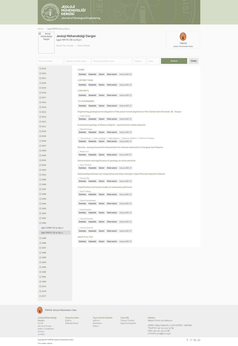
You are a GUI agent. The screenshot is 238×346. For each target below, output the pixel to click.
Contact (41, 334)
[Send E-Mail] (199, 340)
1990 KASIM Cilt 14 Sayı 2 (52, 228)
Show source (112, 74)
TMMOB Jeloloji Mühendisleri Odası (61, 310)
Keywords (92, 74)
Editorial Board (71, 323)
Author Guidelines (46, 329)
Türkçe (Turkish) (127, 320)
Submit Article (83, 46)
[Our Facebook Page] (187, 340)
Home (40, 29)
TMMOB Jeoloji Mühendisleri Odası (60, 340)
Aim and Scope (44, 326)
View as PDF (124, 74)
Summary (82, 74)
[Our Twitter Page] (191, 340)
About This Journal (64, 46)
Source (101, 74)
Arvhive (41, 331)
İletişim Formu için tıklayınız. (160, 320)
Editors (68, 320)
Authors (96, 320)
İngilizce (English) (128, 323)
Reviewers (97, 323)
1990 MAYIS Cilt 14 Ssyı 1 (52, 233)
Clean (194, 61)
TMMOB (183, 44)
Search (174, 61)
